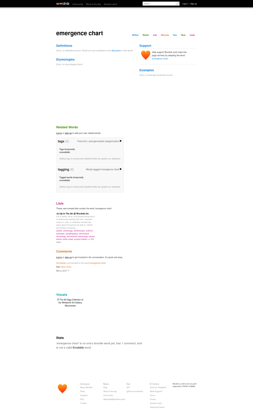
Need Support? (156, 391)
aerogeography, (72, 233)
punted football (80, 239)
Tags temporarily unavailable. (67, 151)
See (175, 34)
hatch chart (66, 266)
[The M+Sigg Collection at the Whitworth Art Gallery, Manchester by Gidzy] (70, 302)
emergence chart (160, 58)
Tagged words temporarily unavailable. (71, 179)
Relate (146, 34)
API (128, 387)
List (155, 34)
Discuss (165, 34)
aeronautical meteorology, (78, 236)
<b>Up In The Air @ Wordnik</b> (72, 213)
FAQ (82, 399)
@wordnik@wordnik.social (114, 399)
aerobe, (59, 230)
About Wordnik (86, 387)
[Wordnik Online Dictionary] (63, 3)
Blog (105, 387)
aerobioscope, (80, 230)
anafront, (89, 230)
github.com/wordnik (135, 391)
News (106, 383)
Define (135, 34)
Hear (183, 34)
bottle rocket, (68, 239)
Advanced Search (157, 407)
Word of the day (93, 4)
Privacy (153, 399)
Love (192, 34)
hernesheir (61, 262)
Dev (128, 383)
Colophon (84, 395)
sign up (68, 132)
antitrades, (61, 233)
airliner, (59, 239)
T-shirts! (83, 403)
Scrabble (78, 347)
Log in (59, 132)
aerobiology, (68, 230)
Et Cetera (154, 383)
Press (82, 391)
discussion (116, 50)
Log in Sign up (189, 3)
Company (85, 383)
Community (77, 4)
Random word (110, 4)
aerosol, (92, 236)
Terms (152, 395)
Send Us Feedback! (158, 387)
